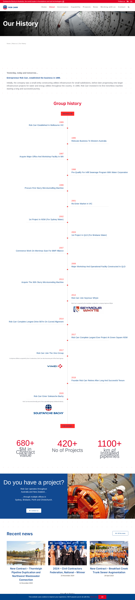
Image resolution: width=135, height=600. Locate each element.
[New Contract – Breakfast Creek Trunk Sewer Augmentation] (109, 553)
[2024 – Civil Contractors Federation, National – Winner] (67, 553)
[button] (129, 7)
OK (102, 597)
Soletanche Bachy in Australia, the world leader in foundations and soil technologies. (32, 1)
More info (93, 597)
